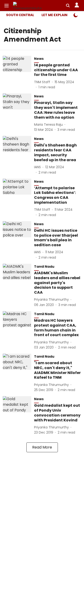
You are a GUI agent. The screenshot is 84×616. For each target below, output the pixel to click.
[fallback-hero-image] (18, 73)
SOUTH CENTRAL (20, 15)
